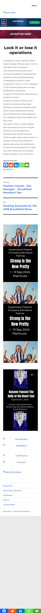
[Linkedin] (16, 165)
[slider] (22, 429)
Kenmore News (7, 511)
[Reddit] (11, 165)
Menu (34, 6)
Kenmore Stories (8, 486)
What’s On (6, 500)
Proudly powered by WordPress (21, 511)
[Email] (26, 165)
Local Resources (7, 495)
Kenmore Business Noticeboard (12, 490)
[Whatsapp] (21, 165)
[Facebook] (5, 165)
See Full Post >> (8, 169)
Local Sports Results (9, 504)
